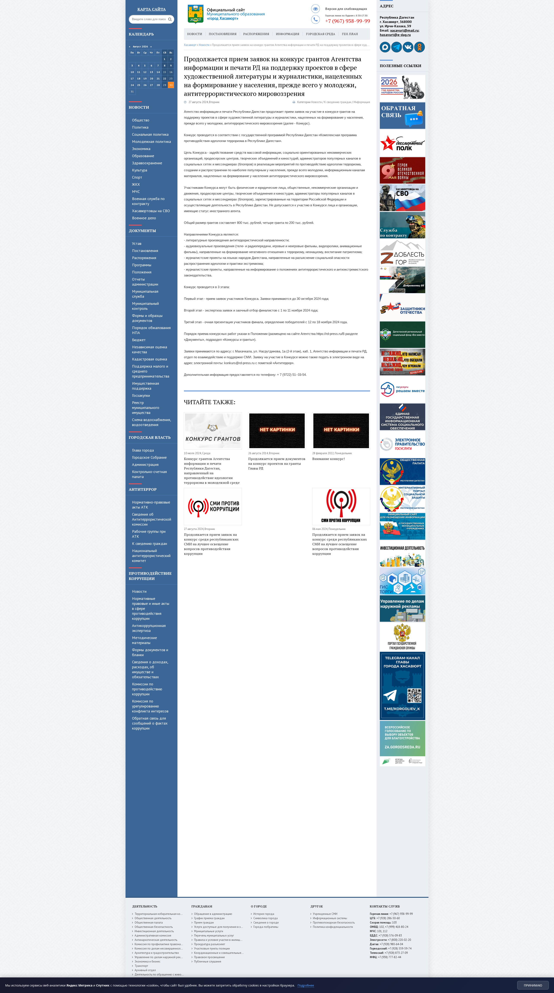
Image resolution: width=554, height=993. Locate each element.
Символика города (265, 918)
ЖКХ (136, 184)
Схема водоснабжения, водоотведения (151, 422)
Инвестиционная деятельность (154, 931)
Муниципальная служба (145, 294)
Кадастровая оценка (149, 359)
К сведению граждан (149, 543)
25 (138, 85)
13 (151, 72)
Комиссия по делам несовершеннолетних (161, 948)
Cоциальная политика (150, 134)
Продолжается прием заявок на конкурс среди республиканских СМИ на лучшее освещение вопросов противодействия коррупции (211, 544)
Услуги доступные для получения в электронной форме (229, 927)
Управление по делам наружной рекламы (161, 957)
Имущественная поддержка (145, 386)
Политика (140, 127)
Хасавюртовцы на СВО (151, 210)
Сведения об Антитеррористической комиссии (151, 519)
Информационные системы (330, 918)
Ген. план (350, 34)
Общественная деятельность (153, 918)
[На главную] (238, 14)
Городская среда (320, 34)
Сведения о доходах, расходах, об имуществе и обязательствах (150, 669)
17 (132, 78)
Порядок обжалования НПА (151, 330)
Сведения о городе (266, 922)
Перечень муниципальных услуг (214, 935)
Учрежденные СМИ (325, 914)
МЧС (136, 191)
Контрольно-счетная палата (149, 474)
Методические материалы (144, 640)
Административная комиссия (153, 935)
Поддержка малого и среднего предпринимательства (150, 371)
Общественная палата (149, 922)
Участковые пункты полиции (212, 948)
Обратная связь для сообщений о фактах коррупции (149, 723)
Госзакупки (141, 395)
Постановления (145, 250)
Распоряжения (144, 257)
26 (145, 85)
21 (158, 78)
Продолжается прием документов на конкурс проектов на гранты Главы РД (276, 463)
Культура (139, 170)
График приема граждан (209, 918)
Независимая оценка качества (149, 349)
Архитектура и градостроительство (157, 953)
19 (145, 78)
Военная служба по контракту (148, 201)
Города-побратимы (265, 927)
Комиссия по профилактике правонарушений (163, 944)
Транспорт (141, 966)
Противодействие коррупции (150, 576)
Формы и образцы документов (147, 318)
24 (132, 85)
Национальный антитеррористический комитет (151, 555)
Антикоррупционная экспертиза (149, 628)
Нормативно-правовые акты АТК (151, 505)
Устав (136, 243)
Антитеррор (143, 489)
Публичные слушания (207, 961)
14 (158, 72)
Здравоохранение (147, 162)
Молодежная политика (151, 141)
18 (138, 78)
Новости (139, 107)
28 (158, 85)
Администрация (145, 464)
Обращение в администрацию (213, 914)
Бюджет (139, 339)
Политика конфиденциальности (333, 927)
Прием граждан (204, 922)
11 (138, 72)
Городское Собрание (149, 457)
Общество (140, 120)
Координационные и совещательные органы (222, 953)
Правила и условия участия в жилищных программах (227, 940)
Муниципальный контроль (145, 306)
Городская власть (150, 437)
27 (151, 85)
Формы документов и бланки (150, 652)
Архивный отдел (145, 970)
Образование (143, 155)
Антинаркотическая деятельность (156, 940)
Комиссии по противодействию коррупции (147, 688)
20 (151, 78)
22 (164, 78)
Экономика (141, 148)
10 (132, 72)
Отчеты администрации (145, 282)
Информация (287, 34)
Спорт (137, 177)
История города (263, 914)
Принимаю (533, 985)
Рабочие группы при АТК (149, 534)
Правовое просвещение (209, 957)
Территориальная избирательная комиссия (162, 914)
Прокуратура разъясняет (209, 944)
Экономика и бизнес (147, 961)
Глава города (143, 450)
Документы (142, 230)
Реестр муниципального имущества (145, 407)
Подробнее (306, 985)
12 (145, 72)
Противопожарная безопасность (334, 922)
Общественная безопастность (154, 927)
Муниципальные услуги (208, 931)
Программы (141, 264)
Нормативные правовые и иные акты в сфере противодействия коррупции (150, 608)
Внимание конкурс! (328, 458)
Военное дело (144, 217)
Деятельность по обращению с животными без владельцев (172, 974)
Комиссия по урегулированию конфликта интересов (150, 706)
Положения (141, 272)
